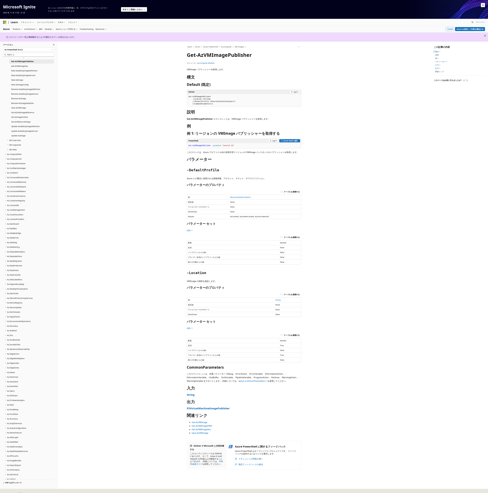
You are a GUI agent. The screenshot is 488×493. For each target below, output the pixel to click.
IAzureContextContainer (240, 197)
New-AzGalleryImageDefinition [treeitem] (24, 70)
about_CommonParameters (252, 381)
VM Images (239, 47)
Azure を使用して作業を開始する (470, 29)
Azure (197, 47)
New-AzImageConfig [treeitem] (20, 84)
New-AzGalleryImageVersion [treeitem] (23, 75)
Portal (450, 29)
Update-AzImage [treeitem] (18, 135)
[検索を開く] (472, 22)
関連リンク (439, 71)
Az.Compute (226, 47)
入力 (437, 65)
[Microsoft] (4, 22)
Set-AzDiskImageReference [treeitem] (22, 112)
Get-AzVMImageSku (201, 429)
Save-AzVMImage (200, 433)
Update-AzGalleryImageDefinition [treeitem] (25, 126)
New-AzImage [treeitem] (17, 80)
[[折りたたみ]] (54, 45)
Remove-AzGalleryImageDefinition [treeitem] (25, 89)
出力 (437, 68)
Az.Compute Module (205, 63)
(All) (189, 230)
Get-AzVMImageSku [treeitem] (19, 66)
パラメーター (440, 62)
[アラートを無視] (483, 5)
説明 (437, 55)
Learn (189, 47)
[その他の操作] (299, 47)
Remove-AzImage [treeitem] (18, 98)
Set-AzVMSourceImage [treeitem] (20, 122)
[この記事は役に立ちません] (467, 80)
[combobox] (28, 50)
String (278, 300)
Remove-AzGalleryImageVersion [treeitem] (24, 94)
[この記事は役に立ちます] (464, 80)
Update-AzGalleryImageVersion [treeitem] (24, 131)
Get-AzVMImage (199, 422)
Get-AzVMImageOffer (202, 425)
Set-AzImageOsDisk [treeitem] (19, 117)
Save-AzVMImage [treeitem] (18, 108)
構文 (437, 51)
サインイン (480, 22)
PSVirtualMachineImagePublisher (208, 408)
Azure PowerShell (210, 47)
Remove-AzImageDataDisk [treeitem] (22, 103)
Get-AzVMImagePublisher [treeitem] (22, 61)
